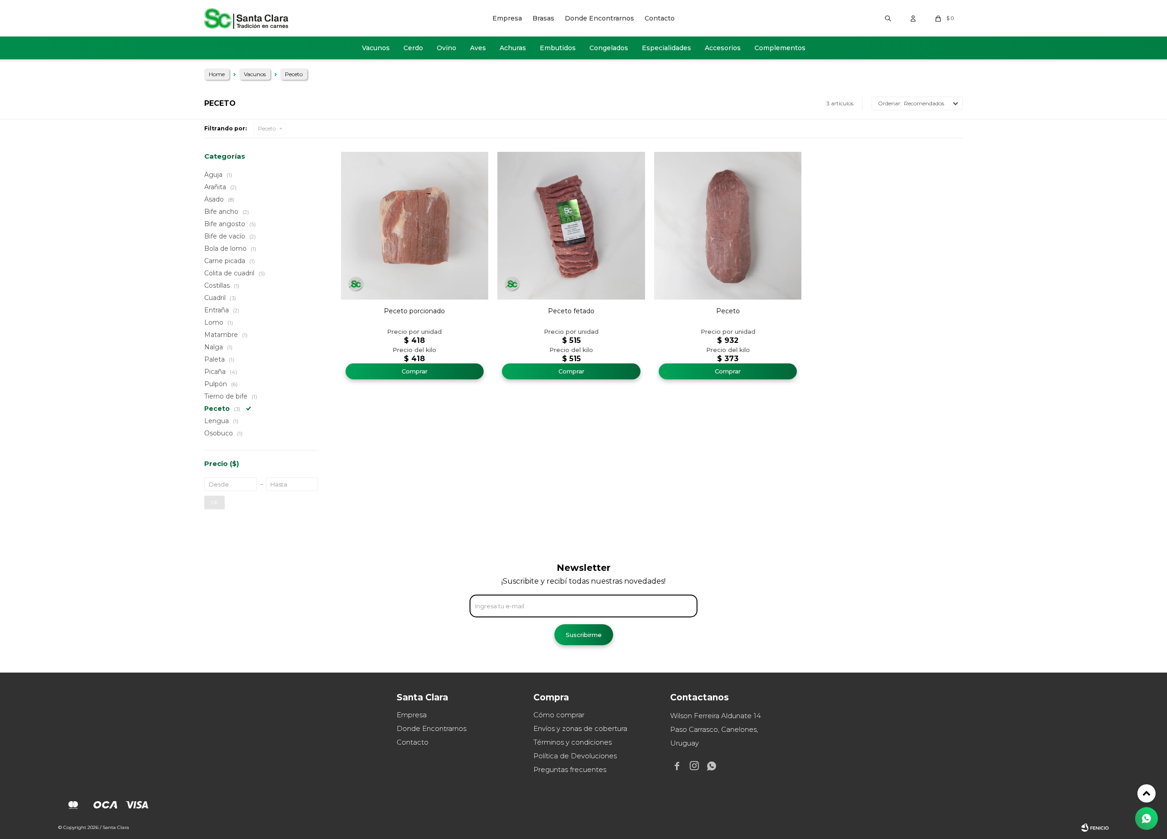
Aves (478, 48)
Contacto (660, 18)
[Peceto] (728, 226)
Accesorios (723, 48)
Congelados (608, 48)
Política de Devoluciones (575, 755)
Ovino (446, 48)
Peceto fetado (571, 311)
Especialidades (666, 48)
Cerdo (413, 48)
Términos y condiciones (572, 742)
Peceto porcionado (414, 311)
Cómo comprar (558, 714)
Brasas (543, 18)
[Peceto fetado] (571, 226)
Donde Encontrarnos (599, 18)
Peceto (267, 128)
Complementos (780, 48)
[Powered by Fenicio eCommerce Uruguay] (1095, 827)
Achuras (513, 48)
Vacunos (376, 48)
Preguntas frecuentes (569, 769)
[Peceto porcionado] (415, 226)
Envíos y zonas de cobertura (580, 728)
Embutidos (558, 48)
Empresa (507, 18)
